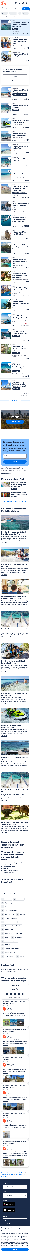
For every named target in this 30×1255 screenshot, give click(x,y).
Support (5, 1216)
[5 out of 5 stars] (15, 1006)
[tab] (10, 894)
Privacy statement (6, 473)
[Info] (16, 16)
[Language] (23, 3)
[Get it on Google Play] (9, 1204)
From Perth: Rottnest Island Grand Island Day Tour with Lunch (14, 1002)
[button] (15, 27)
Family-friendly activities (10, 865)
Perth (19, 969)
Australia (9, 1173)
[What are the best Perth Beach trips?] (27, 881)
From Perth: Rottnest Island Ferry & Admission (13, 1058)
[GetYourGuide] (3, 3)
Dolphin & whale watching (10, 870)
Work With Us (7, 1224)
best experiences (11, 971)
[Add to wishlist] (9, 21)
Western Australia (19, 1173)
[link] (15, 27)
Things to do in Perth (7, 1174)
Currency (5, 1191)
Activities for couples (9, 866)
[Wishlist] (16, 3)
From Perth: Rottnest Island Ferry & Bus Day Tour (14, 1114)
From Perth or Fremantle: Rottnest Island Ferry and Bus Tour (14, 1030)
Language (6, 1183)
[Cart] (19, 3)
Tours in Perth (19, 1174)
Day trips (5, 868)
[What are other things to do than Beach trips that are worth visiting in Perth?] (27, 856)
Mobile (5, 1200)
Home (3, 1173)
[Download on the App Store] (9, 1210)
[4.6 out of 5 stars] (15, 993)
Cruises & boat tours (9, 872)
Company (5, 1220)
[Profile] (27, 3)
